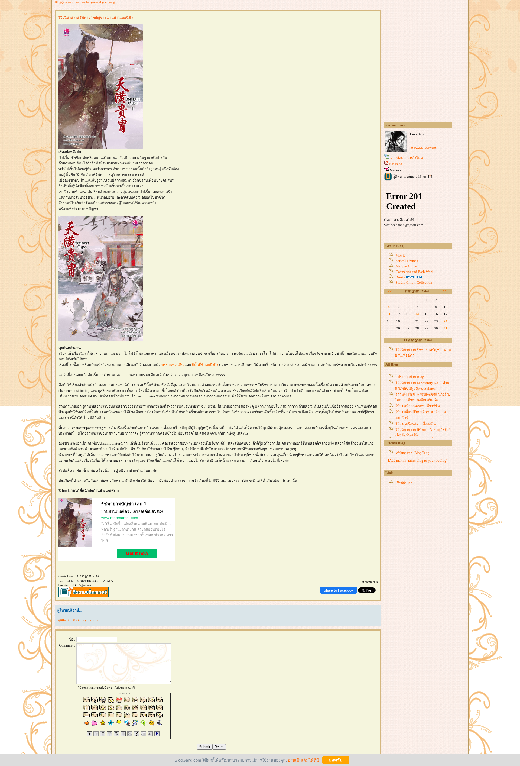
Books (400, 277)
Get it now (137, 553)
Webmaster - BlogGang (413, 453)
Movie (400, 255)
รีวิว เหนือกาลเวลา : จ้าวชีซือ (418, 406)
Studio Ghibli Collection (414, 282)
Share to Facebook (338, 590)
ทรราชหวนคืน (172, 365)
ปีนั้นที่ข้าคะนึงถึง (205, 365)
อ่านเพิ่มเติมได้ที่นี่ (303, 760)
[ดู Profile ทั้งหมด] (423, 148)
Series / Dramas (407, 261)
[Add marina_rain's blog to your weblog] (417, 460)
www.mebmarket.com (119, 517)
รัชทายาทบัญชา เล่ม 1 (123, 503)
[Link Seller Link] (75, 545)
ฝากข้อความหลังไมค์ (406, 158)
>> (445, 291)
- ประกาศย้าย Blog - (411, 377)
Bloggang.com (406, 482)
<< (390, 291)
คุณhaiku (64, 620)
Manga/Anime (406, 266)
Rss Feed (395, 164)
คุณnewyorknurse (86, 620)
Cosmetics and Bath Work (415, 272)
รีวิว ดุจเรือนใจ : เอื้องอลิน (416, 424)
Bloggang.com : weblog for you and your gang (85, 2)
